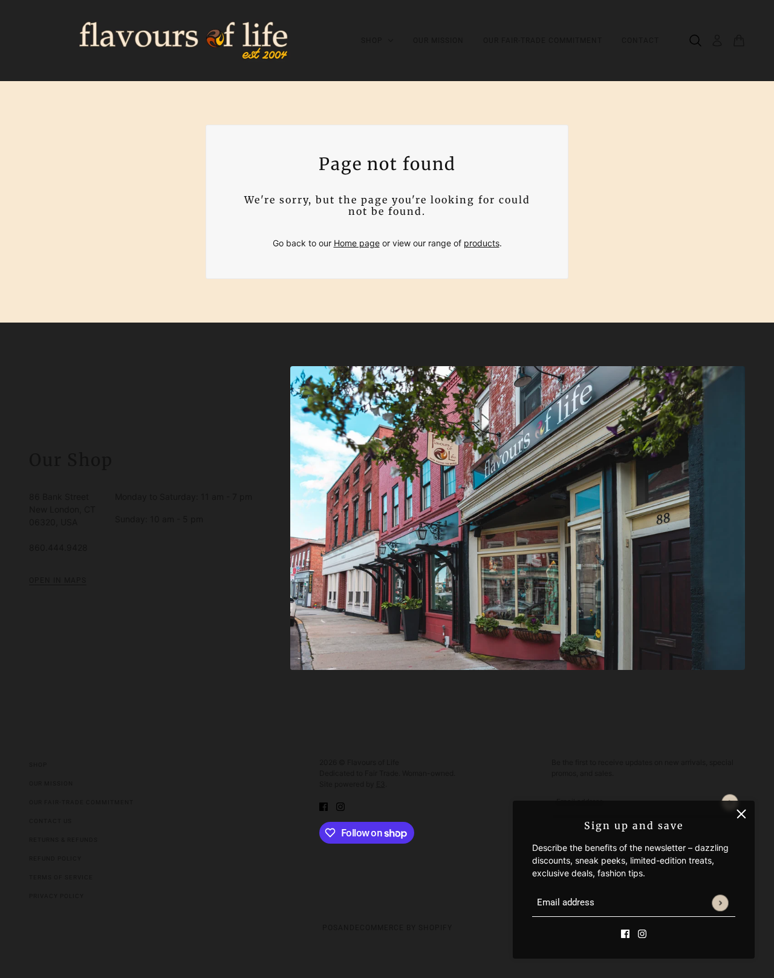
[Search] (695, 40)
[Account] (717, 40)
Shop (38, 764)
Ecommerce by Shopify (403, 928)
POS (330, 928)
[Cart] (739, 40)
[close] (741, 814)
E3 (380, 784)
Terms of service (61, 877)
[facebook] (625, 933)
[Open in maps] (517, 518)
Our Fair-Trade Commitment (81, 802)
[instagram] (642, 933)
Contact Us (50, 821)
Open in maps (57, 581)
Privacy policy (56, 896)
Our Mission (51, 783)
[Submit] (720, 902)
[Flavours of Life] (185, 40)
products (481, 243)
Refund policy (55, 858)
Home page (357, 243)
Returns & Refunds (63, 839)
